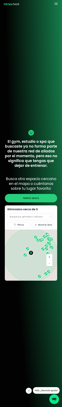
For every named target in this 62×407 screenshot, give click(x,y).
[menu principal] (56, 4)
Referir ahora (31, 198)
